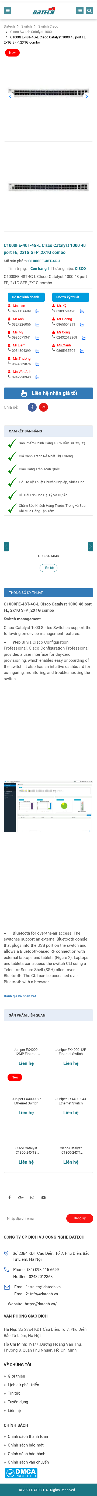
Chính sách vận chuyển (28, 1462)
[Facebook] (32, 407)
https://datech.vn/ (41, 1304)
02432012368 (66, 337)
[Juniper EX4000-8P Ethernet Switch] (26, 1087)
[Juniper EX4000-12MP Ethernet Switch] (26, 1038)
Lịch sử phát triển (23, 1384)
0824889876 (21, 364)
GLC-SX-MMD (48, 556)
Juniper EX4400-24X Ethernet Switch (71, 1101)
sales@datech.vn (45, 1287)
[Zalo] (37, 311)
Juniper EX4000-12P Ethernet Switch (71, 1052)
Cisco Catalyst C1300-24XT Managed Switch (71, 1150)
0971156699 (21, 311)
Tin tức (14, 1393)
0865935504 (65, 351)
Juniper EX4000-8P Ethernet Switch (26, 1101)
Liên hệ (48, 568)
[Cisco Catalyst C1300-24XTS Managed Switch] (26, 1136)
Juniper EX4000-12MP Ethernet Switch (26, 1052)
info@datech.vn (44, 1294)
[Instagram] (43, 407)
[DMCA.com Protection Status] (21, 1473)
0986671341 (21, 337)
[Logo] (43, 10)
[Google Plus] (20, 1197)
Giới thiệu (16, 1376)
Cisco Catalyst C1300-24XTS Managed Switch (26, 1150)
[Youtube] (43, 1197)
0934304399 (21, 351)
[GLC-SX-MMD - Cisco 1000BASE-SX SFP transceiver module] (48, 533)
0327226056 (21, 324)
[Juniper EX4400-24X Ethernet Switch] (70, 1087)
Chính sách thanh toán (28, 1436)
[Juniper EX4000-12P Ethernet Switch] (70, 1038)
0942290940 (21, 377)
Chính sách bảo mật (26, 1445)
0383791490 (65, 311)
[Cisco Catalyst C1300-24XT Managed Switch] (70, 1136)
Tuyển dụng (18, 1401)
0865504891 (65, 324)
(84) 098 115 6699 (43, 1269)
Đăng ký (80, 1218)
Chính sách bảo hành (26, 1453)
